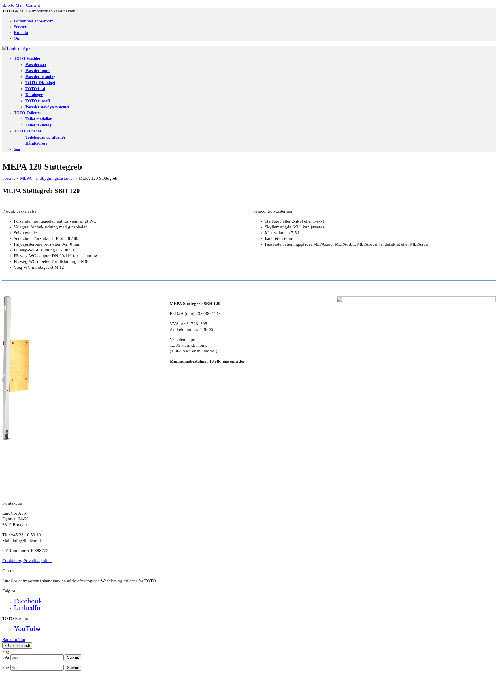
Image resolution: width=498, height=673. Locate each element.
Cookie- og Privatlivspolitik (27, 560)
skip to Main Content (21, 5)
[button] (17, 149)
